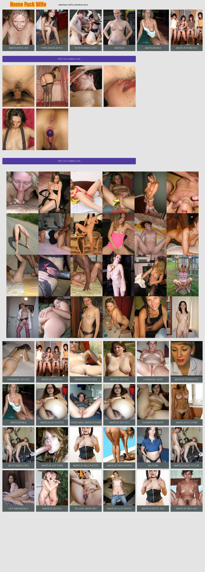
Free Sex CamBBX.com (69, 58)
